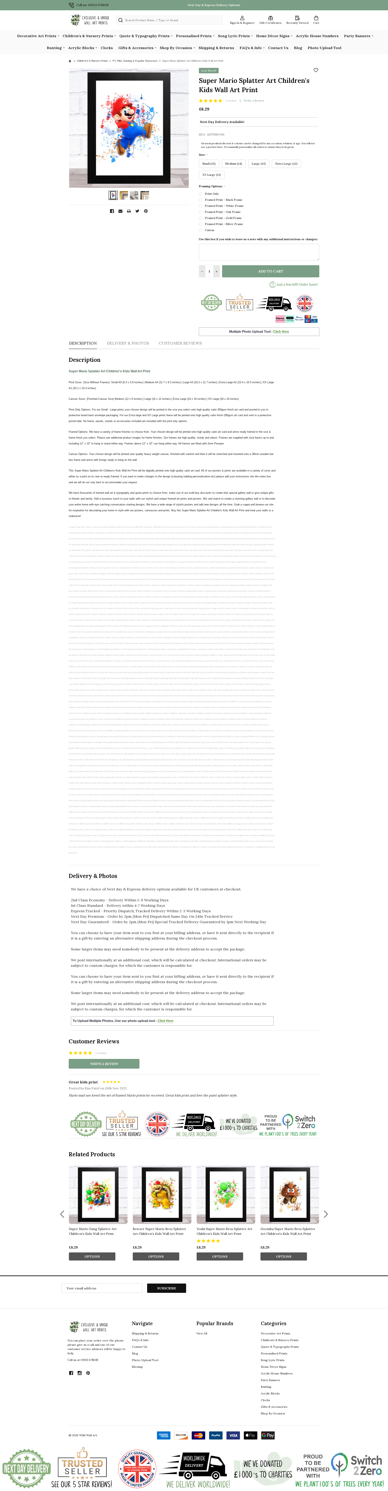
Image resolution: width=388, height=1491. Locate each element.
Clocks (107, 47)
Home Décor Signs (272, 36)
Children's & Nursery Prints (88, 36)
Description (83, 343)
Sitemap (137, 1367)
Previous (62, 1214)
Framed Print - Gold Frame (223, 218)
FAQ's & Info (251, 47)
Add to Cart (270, 271)
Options (92, 1256)
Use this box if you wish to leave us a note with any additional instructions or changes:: (258, 239)
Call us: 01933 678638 (92, 5)
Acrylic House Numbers (317, 36)
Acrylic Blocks (81, 47)
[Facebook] (112, 211)
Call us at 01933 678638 (82, 1360)
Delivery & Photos (128, 343)
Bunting (54, 47)
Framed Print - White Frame (224, 206)
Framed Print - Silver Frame (224, 224)
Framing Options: (212, 186)
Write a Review (254, 100)
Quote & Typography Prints (144, 36)
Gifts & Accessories (135, 47)
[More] (58, 35)
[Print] (129, 211)
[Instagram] (79, 1373)
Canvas (209, 230)
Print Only (212, 194)
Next (326, 1214)
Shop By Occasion (176, 47)
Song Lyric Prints (234, 36)
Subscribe (166, 1288)
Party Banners (357, 36)
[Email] (120, 211)
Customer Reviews (180, 343)
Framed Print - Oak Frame (223, 212)
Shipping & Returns (216, 47)
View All (201, 1333)
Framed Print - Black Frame (223, 200)
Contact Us (278, 47)
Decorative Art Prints (36, 36)
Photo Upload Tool (324, 47)
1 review (231, 100)
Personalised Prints (194, 36)
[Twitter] (137, 211)
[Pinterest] (146, 211)
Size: (203, 155)
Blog (298, 47)
